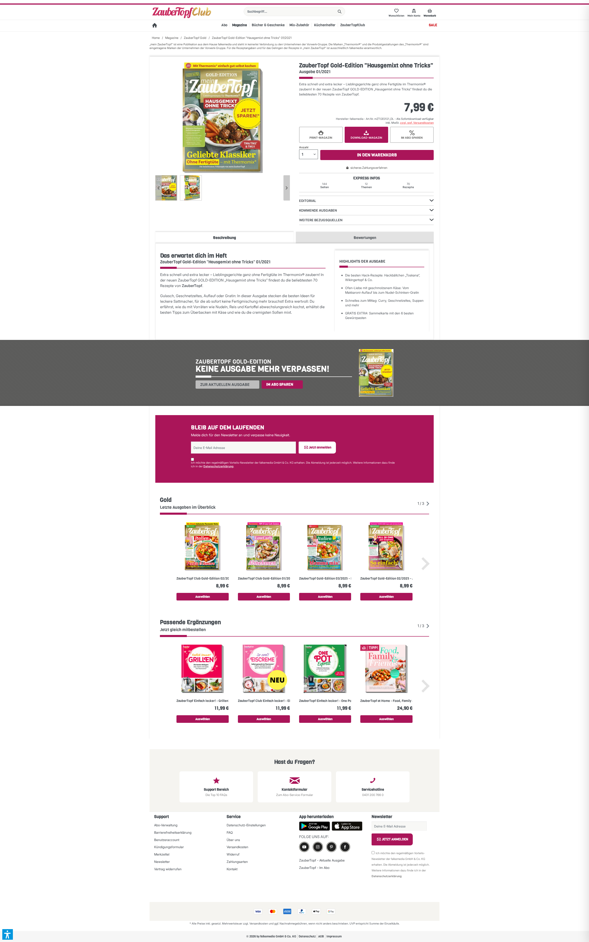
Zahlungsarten (237, 862)
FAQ (230, 832)
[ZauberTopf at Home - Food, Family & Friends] (386, 669)
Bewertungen (365, 237)
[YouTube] (304, 847)
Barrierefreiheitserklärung (172, 832)
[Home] (155, 26)
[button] (7, 934)
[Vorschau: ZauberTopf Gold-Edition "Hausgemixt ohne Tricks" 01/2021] (166, 188)
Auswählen (202, 597)
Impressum (334, 936)
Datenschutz (307, 936)
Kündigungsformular (169, 847)
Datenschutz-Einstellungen (246, 825)
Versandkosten (237, 847)
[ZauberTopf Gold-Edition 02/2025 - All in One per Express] (386, 546)
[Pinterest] (331, 847)
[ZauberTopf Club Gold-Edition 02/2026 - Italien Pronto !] (202, 546)
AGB (321, 936)
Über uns (233, 840)
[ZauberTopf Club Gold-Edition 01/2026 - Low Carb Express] (264, 546)
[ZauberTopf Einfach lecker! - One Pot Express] (325, 669)
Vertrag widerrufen (168, 869)
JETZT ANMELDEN (395, 839)
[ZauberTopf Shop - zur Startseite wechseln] (181, 12)
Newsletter (162, 862)
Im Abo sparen (279, 384)
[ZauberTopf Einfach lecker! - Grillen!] (202, 669)
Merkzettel (161, 854)
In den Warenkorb (377, 155)
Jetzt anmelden (320, 447)
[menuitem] (294, 11)
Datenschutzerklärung (218, 466)
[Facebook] (345, 847)
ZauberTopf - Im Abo (314, 868)
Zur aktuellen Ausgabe (225, 384)
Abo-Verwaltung (165, 825)
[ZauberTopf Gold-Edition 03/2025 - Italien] (325, 546)
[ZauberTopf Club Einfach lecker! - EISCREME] (264, 669)
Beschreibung (224, 237)
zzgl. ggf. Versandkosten (417, 122)
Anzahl (303, 147)
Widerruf (233, 854)
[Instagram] (318, 847)
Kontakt (232, 869)
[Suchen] (339, 11)
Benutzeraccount (166, 840)
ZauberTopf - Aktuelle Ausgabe (322, 860)
